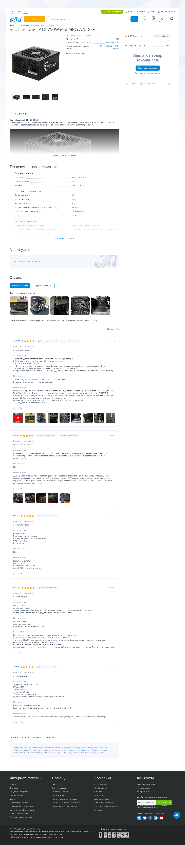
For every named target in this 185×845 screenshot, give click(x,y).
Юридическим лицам (19, 814)
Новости (98, 795)
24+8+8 (115, 48)
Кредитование (16, 795)
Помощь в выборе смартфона (66, 803)
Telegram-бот (143, 792)
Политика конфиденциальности (45, 837)
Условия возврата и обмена (22, 817)
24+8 (107, 46)
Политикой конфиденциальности (147, 807)
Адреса (130, 11)
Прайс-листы (100, 788)
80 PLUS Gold (112, 43)
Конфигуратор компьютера (64, 799)
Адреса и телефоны (146, 785)
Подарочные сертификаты (21, 806)
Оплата (152, 11)
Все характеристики (75, 54)
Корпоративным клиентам (106, 806)
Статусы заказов (59, 788)
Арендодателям (101, 799)
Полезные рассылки (18, 803)
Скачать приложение (113, 11)
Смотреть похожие (147, 68)
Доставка (141, 11)
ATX (74, 195)
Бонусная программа (167, 11)
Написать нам (143, 788)
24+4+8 (114, 46)
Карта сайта (65, 837)
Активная (76, 207)
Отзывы (98, 792)
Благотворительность (104, 803)
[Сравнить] (131, 83)
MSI (73, 182)
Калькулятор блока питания (64, 806)
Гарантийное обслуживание (22, 810)
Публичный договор (18, 837)
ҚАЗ (19, 11)
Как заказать (57, 785)
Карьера (98, 810)
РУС (26, 11)
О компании (100, 785)
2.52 (74, 199)
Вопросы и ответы (60, 792)
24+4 (102, 46)
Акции (12, 799)
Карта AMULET (59, 795)
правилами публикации (80, 750)
